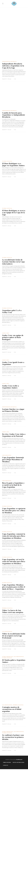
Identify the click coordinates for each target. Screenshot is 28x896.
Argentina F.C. (4, 78)
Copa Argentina (6, 455)
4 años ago (9, 352)
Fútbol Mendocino (7, 656)
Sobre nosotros (7, 762)
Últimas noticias (7, 161)
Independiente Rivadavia (9, 61)
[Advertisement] (14, 14)
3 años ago (9, 78)
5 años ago (9, 423)
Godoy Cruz (5, 333)
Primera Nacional (7, 608)
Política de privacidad (18, 762)
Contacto (5, 765)
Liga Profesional (7, 631)
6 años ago (9, 673)
